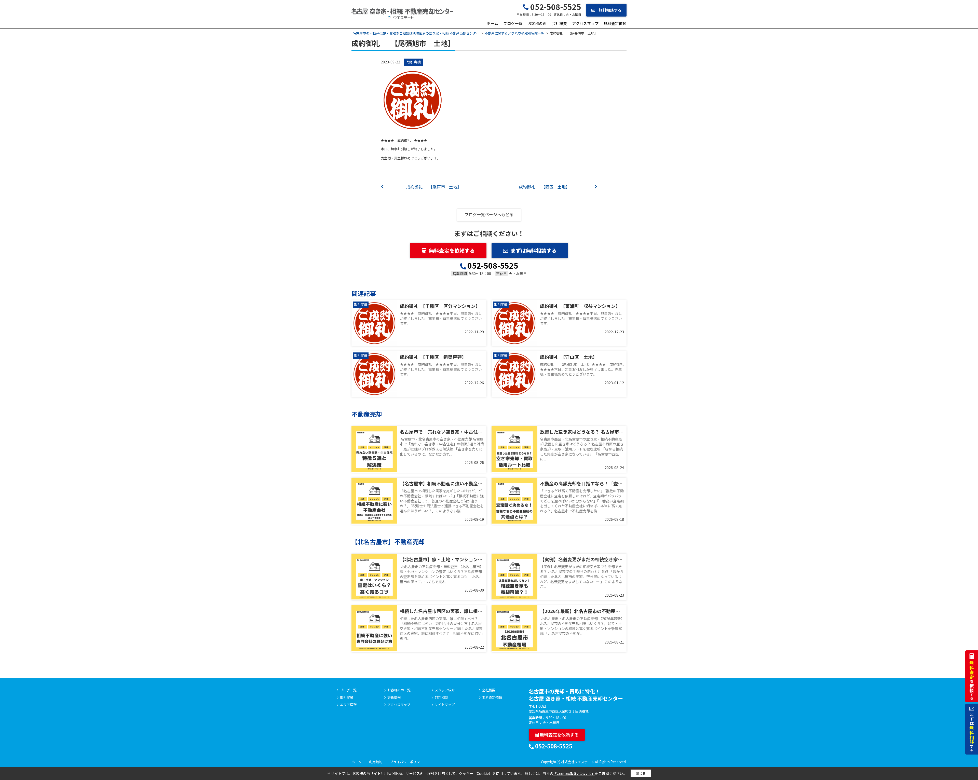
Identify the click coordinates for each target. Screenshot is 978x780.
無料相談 (441, 697)
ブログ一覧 (512, 23)
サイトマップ (445, 704)
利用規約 (375, 761)
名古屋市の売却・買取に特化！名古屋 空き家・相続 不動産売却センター (576, 695)
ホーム (492, 23)
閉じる (641, 773)
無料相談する (609, 10)
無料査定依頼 (615, 23)
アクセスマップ (585, 23)
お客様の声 (537, 23)
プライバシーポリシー (406, 761)
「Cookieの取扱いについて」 (574, 773)
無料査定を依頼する (452, 250)
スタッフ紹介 (445, 690)
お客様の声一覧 (399, 690)
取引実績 (413, 61)
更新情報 (394, 697)
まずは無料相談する (533, 250)
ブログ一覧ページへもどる (489, 214)
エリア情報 (348, 704)
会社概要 (559, 23)
